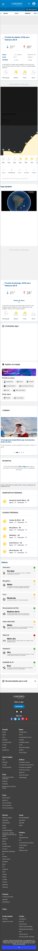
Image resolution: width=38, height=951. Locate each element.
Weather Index (23, 850)
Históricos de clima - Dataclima (8, 778)
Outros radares (6, 803)
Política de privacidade (19, 944)
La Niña (4, 879)
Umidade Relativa (10, 386)
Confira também (7, 916)
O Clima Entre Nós (7, 897)
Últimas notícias (7, 817)
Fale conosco (23, 924)
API (20, 840)
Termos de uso (23, 934)
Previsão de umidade (25, 767)
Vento (7, 390)
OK (19, 947)
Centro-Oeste (6, 859)
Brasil (4, 732)
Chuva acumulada (7, 808)
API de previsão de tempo (26, 936)
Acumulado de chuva (25, 737)
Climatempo (19, 706)
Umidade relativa (24, 742)
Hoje (16, 13)
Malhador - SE (14, 535)
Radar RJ (5, 800)
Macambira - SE (15, 528)
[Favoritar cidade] (3, 38)
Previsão (5, 729)
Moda (4, 841)
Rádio (21, 825)
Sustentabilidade (7, 830)
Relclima (4, 781)
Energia (4, 844)
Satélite (8, 398)
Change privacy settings (26, 929)
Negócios (5, 838)
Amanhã (28, 13)
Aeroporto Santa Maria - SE (19, 500)
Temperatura (9, 381)
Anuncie (21, 921)
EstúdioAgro (6, 902)
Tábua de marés (23, 775)
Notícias (5, 815)
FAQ (20, 931)
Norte (4, 864)
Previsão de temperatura (26, 765)
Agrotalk (4, 899)
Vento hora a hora (24, 770)
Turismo (4, 882)
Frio (3, 866)
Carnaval (5, 887)
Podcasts (5, 784)
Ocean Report (23, 845)
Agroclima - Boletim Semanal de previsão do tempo (9, 834)
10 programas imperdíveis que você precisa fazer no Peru (18, 441)
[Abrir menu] (3, 4)
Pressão (31, 381)
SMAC (21, 835)
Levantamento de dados (26, 842)
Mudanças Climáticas (8, 851)
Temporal (5, 869)
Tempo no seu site (7, 921)
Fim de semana (6, 742)
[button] (29, 3)
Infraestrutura (6, 846)
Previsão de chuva (24, 762)
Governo (4, 849)
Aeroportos (5, 750)
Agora (5, 13)
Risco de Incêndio (20, 390)
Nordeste (5, 861)
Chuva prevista (6, 805)
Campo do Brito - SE (16, 520)
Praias (4, 747)
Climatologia (23, 777)
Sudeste (4, 856)
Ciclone (4, 874)
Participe (5, 919)
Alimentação (6, 822)
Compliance (22, 919)
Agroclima (5, 820)
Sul (3, 854)
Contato (21, 916)
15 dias (4, 745)
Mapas (21, 729)
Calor (4, 872)
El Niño (4, 877)
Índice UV (22, 772)
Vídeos (4, 909)
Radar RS (5, 884)
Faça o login (22, 466)
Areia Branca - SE (15, 543)
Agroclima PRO (23, 837)
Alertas (4, 828)
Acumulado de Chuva (27, 386)
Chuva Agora (20, 398)
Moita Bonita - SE (15, 550)
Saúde (4, 825)
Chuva (21, 381)
